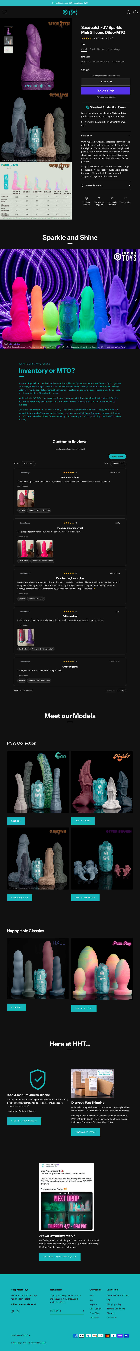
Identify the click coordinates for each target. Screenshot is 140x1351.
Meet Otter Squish (85, 897)
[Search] (129, 12)
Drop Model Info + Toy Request (59, 1257)
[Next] (136, 299)
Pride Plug (94, 1313)
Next (122, 690)
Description (86, 135)
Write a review (117, 456)
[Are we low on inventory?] (66, 1197)
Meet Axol (16, 1007)
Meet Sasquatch (19, 897)
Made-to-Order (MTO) (29, 398)
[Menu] (5, 12)
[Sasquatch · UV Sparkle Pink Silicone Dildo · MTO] (8, 49)
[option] (8, 31)
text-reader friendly (90, 173)
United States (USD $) (19, 1335)
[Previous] (4, 299)
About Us (111, 1313)
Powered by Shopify (38, 1343)
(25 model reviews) (104, 38)
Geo (91, 1299)
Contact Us (112, 1317)
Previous (111, 690)
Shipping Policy (114, 1304)
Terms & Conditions (116, 1308)
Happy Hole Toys (23, 1343)
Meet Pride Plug (84, 1008)
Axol (92, 1295)
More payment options (106, 96)
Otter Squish (95, 1308)
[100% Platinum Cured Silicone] (37, 1079)
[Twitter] (18, 1310)
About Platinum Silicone (24, 1121)
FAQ (109, 1299)
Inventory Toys (25, 383)
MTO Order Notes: (93, 185)
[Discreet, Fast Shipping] (92, 1083)
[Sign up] (82, 1310)
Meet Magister (83, 821)
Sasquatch (94, 1317)
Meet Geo (16, 821)
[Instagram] (12, 1310)
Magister (93, 1304)
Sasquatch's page (89, 176)
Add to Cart (106, 82)
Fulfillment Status (117, 121)
